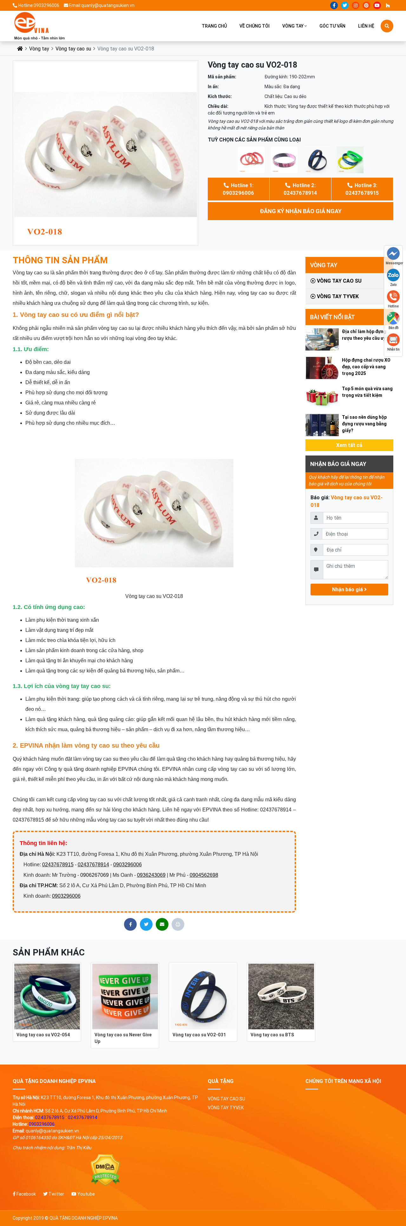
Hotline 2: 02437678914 (300, 189)
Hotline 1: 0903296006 (238, 189)
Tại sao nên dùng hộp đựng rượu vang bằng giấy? (364, 423)
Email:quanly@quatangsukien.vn (101, 5)
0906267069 (94, 875)
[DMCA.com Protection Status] (105, 1170)
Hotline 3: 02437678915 (362, 189)
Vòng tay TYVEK (337, 296)
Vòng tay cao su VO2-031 (199, 1035)
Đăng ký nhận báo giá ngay (301, 211)
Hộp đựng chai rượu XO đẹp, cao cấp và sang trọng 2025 (366, 366)
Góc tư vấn (332, 26)
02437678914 (93, 864)
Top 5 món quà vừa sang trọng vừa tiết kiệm (367, 392)
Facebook (26, 1194)
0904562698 (204, 875)
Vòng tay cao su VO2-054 (43, 1035)
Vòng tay (293, 26)
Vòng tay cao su (73, 48)
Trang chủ (214, 26)
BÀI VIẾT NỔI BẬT (332, 317)
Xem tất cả (349, 445)
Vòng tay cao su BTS (272, 1035)
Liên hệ (366, 26)
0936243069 (151, 875)
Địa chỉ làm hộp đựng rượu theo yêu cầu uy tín (367, 335)
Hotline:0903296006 (38, 5)
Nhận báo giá (348, 589)
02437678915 (58, 864)
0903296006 (127, 864)
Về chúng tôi (254, 26)
